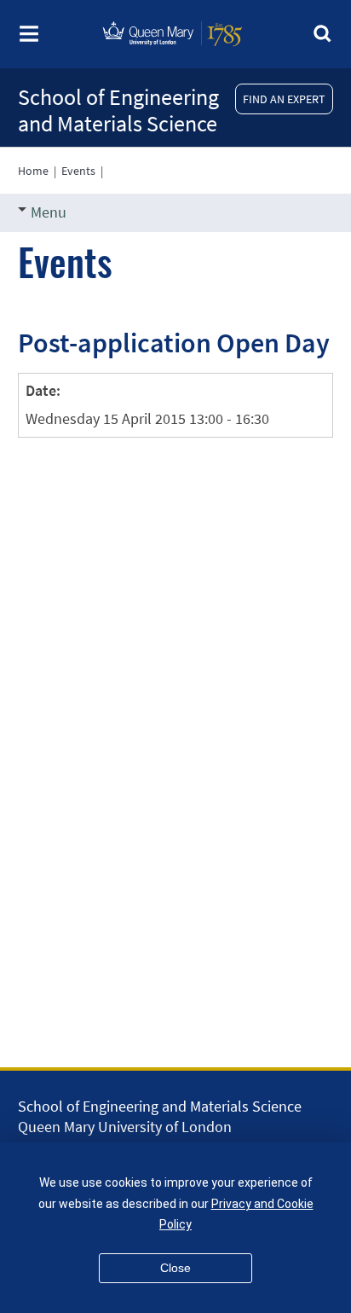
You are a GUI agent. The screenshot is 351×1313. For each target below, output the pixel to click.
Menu (48, 212)
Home (33, 170)
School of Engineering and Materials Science (118, 110)
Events (78, 170)
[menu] (29, 39)
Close (175, 1268)
